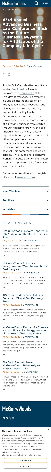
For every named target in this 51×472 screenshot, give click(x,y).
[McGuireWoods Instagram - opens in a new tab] (13, 418)
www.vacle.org (26, 177)
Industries (8, 209)
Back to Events (13, 10)
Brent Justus (19, 89)
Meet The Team (11, 191)
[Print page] (9, 74)
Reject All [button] (25, 466)
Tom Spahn (27, 93)
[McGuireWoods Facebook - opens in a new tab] (7, 418)
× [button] (48, 430)
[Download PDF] (3, 74)
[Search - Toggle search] (36, 3)
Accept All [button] (25, 460)
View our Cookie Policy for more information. (21, 455)
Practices (8, 200)
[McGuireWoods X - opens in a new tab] (10, 418)
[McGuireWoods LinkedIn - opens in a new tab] (3, 418)
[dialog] (25, 449)
